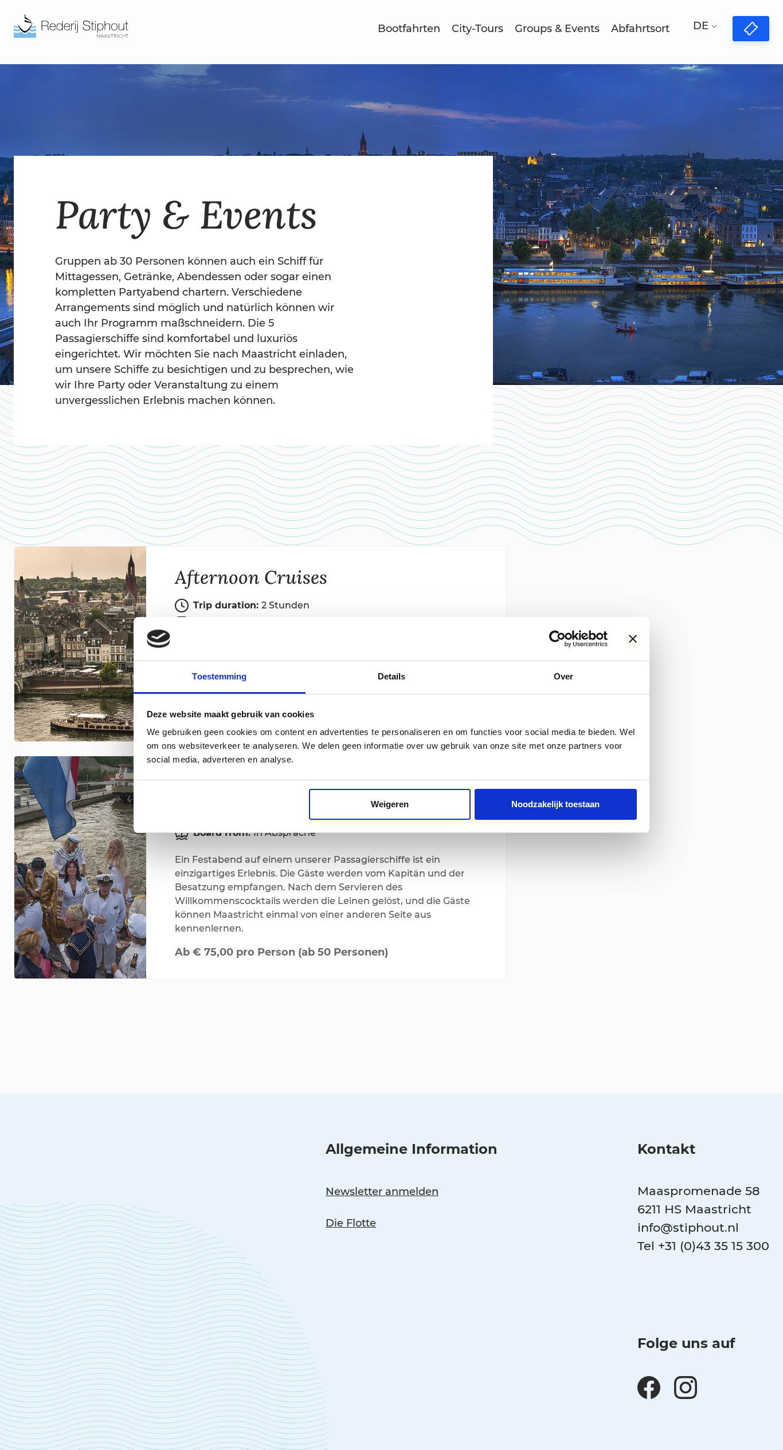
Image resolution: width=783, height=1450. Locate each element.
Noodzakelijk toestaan (555, 804)
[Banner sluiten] (633, 639)
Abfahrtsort (640, 28)
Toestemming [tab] (219, 676)
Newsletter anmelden (382, 1191)
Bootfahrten (409, 28)
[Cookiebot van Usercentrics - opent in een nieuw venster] (557, 638)
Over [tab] (563, 676)
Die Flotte (351, 1223)
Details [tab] (392, 676)
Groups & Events (557, 28)
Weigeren (390, 804)
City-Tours (477, 28)
